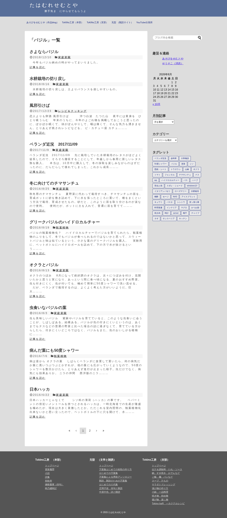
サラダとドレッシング (163, 484)
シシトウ (181, 202)
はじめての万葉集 (108, 473)
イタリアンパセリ (162, 191)
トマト (157, 175)
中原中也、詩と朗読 (109, 492)
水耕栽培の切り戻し (48, 78)
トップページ (52, 465)
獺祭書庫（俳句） (54, 484)
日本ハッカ (40, 389)
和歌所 (48, 481)
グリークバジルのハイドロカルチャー (65, 222)
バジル (174, 164)
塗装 (183, 164)
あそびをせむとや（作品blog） (42, 22)
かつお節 (195, 207)
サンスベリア (169, 218)
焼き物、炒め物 (160, 495)
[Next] (96, 431)
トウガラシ (176, 169)
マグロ (184, 207)
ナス (197, 175)
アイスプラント (188, 196)
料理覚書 (158, 207)
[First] (69, 431)
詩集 (47, 477)
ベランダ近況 (160, 158)
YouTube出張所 (144, 22)
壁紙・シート (160, 169)
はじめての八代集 (108, 484)
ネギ (156, 218)
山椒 (187, 169)
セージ (166, 196)
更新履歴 (49, 469)
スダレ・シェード (175, 186)
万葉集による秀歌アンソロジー (115, 477)
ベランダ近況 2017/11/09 (53, 144)
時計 (167, 213)
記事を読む (38, 67)
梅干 (185, 213)
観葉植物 (62, 227)
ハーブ (195, 180)
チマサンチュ (185, 175)
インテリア (172, 207)
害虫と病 (158, 186)
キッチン (183, 218)
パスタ (170, 202)
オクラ (196, 169)
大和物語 (185, 158)
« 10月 (156, 104)
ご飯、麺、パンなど (162, 477)
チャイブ (195, 213)
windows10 (192, 186)
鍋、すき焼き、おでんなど (166, 473)
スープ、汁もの (160, 480)
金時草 (174, 158)
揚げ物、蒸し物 (160, 499)
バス (186, 180)
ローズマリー (181, 191)
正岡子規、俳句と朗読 (110, 488)
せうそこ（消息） (172, 63)
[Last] (103, 431)
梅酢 (156, 196)
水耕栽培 (195, 191)
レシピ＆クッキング (72, 111)
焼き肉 (157, 213)
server (176, 213)
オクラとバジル (44, 264)
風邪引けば (40, 105)
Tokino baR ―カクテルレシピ (168, 503)
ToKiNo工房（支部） (97, 22)
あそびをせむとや (172, 58)
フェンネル (170, 175)
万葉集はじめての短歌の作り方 (115, 469)
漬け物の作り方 (160, 488)
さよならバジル (44, 51)
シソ (192, 164)
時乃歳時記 (51, 488)
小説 (47, 473)
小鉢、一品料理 (160, 492)
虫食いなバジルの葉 (48, 307)
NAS (175, 196)
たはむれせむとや (54, 5)
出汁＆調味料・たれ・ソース (167, 469)
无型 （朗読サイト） (122, 22)
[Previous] (76, 431)
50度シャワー (160, 164)
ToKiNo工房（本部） (72, 22)
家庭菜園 (64, 57)
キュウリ (158, 202)
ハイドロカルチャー (170, 180)
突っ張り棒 (194, 202)
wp (155, 180)
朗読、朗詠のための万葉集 (113, 480)
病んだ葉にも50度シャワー (54, 350)
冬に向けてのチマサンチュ (54, 183)
